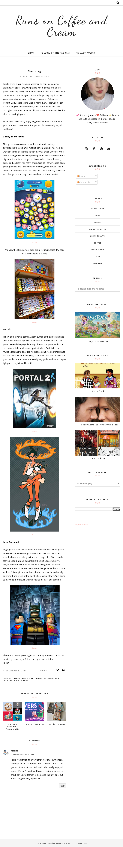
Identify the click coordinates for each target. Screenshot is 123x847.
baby (97, 215)
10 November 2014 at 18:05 (22, 754)
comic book (97, 250)
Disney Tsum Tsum (23, 678)
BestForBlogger (82, 843)
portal (8, 681)
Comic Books (98, 391)
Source (34, 242)
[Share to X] (57, 670)
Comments (84, 182)
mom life (97, 263)
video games (21, 681)
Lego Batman (51, 678)
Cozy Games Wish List (97, 341)
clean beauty (97, 236)
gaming (39, 678)
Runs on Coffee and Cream (61, 26)
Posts (82, 176)
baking (97, 222)
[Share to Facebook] (52, 670)
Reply (62, 786)
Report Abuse (81, 524)
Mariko (14, 750)
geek (97, 257)
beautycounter (97, 229)
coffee (97, 243)
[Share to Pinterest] (63, 670)
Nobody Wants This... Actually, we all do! (99, 424)
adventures (97, 208)
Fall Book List (98, 458)
